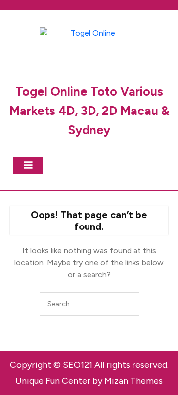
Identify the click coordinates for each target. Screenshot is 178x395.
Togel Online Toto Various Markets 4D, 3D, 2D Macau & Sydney (89, 110)
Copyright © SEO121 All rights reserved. (89, 364)
